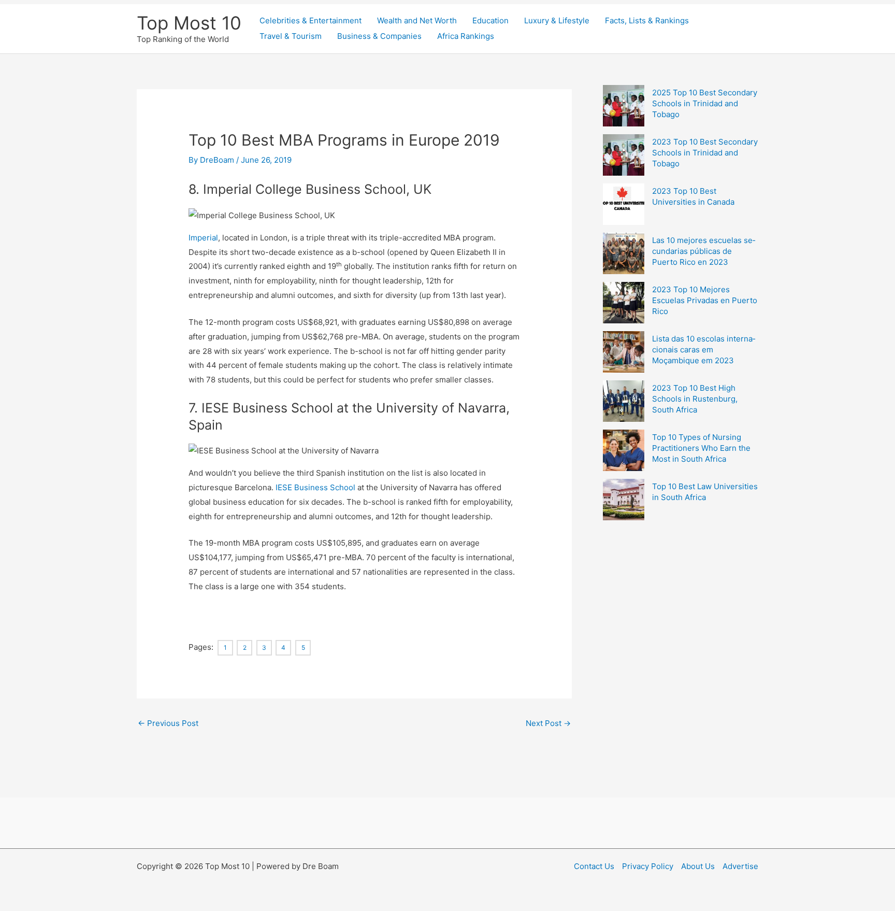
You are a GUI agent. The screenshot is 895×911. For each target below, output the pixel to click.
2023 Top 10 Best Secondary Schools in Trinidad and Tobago (705, 152)
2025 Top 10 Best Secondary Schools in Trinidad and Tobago (704, 103)
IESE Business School (315, 487)
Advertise (740, 866)
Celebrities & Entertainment (310, 20)
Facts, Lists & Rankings (647, 20)
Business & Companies (379, 36)
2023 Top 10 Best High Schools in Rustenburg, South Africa (695, 399)
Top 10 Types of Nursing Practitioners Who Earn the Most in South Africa (701, 448)
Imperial (203, 238)
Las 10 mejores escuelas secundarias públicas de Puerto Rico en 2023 (703, 251)
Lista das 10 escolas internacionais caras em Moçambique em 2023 (703, 349)
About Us (698, 866)
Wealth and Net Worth (417, 20)
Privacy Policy (647, 866)
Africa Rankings (465, 36)
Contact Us (594, 866)
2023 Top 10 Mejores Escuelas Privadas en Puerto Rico (704, 300)
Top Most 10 (189, 23)
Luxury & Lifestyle (556, 20)
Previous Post (168, 723)
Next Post (548, 723)
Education (490, 20)
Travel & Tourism (290, 36)
